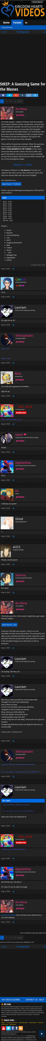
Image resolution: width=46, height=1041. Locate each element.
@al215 (4, 915)
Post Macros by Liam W (28, 1032)
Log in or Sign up (37, 2)
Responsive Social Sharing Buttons (12, 1040)
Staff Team (4, 1024)
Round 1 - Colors (23, 164)
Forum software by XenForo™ (10, 1032)
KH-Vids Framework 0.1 (8, 1034)
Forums (17, 22)
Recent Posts (7, 27)
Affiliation (13, 1024)
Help (41, 999)
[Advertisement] (23, 58)
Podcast (40, 1022)
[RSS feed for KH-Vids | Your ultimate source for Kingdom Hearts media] (21, 1028)
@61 (8, 915)
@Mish (13, 915)
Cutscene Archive (12, 1022)
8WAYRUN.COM (29, 942)
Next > (20, 101)
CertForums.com (31, 1040)
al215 (16, 547)
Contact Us (32, 999)
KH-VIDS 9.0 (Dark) (11, 999)
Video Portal (33, 1022)
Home (6, 22)
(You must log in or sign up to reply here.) (33, 933)
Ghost (19, 519)
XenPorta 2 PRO (5, 942)
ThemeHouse (30, 1036)
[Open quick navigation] (44, 32)
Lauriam (20, 307)
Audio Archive (23, 1022)
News (3, 1022)
